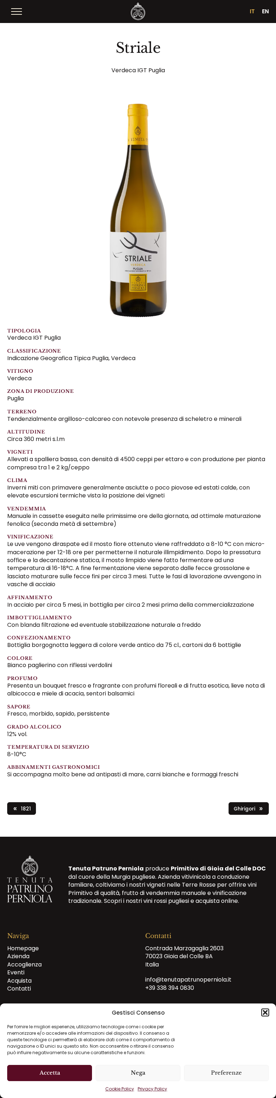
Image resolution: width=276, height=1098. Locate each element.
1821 (22, 808)
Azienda (18, 956)
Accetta (50, 1072)
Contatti (19, 988)
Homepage (23, 948)
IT (252, 11)
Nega (138, 1072)
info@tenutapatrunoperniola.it (188, 980)
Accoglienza (24, 964)
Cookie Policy (119, 1089)
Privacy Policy (152, 1089)
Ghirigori (248, 808)
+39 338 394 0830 (169, 988)
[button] (265, 1012)
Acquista (19, 981)
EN (265, 11)
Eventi (15, 973)
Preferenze (226, 1072)
